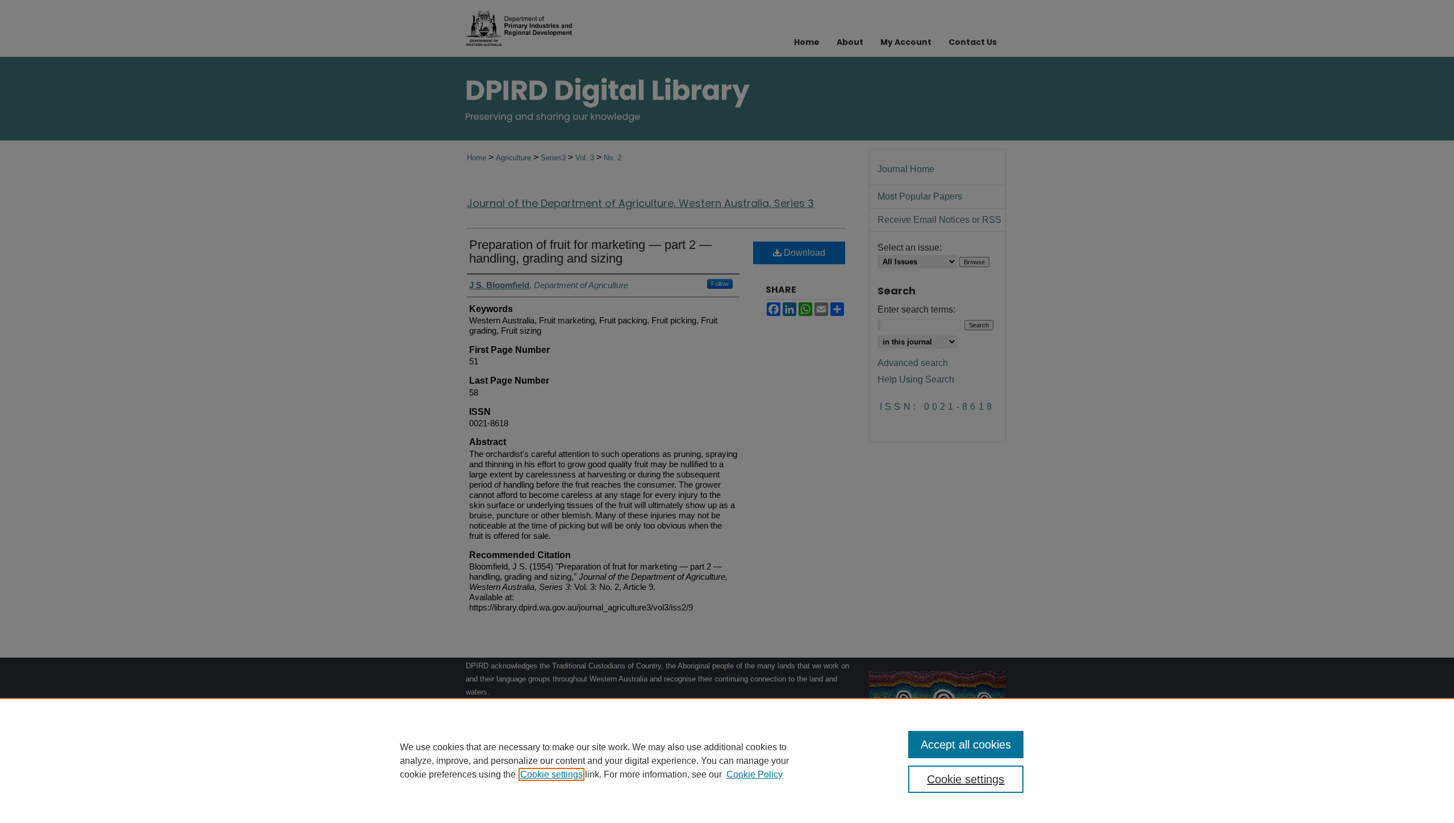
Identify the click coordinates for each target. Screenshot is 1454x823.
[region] (727, 760)
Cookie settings (551, 774)
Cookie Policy (754, 774)
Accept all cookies (966, 744)
